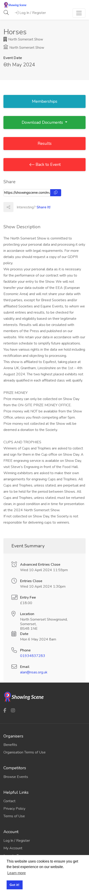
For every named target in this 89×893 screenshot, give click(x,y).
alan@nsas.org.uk (33, 672)
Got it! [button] (14, 885)
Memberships (44, 101)
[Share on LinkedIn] (38, 207)
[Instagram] (13, 710)
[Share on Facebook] (18, 207)
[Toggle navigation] (79, 13)
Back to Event (47, 164)
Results (45, 143)
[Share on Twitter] (28, 207)
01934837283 (32, 655)
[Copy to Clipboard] (55, 192)
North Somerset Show (25, 39)
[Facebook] (5, 710)
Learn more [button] (16, 873)
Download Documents (43, 122)
